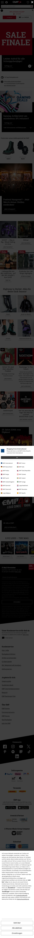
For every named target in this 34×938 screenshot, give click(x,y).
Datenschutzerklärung (23, 899)
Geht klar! (17, 923)
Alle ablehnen (17, 928)
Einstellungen (17, 933)
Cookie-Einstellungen (21, 895)
